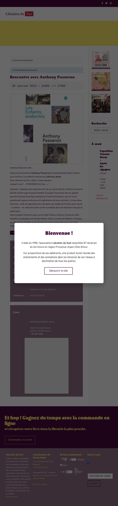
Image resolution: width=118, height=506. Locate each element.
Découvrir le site (58, 270)
